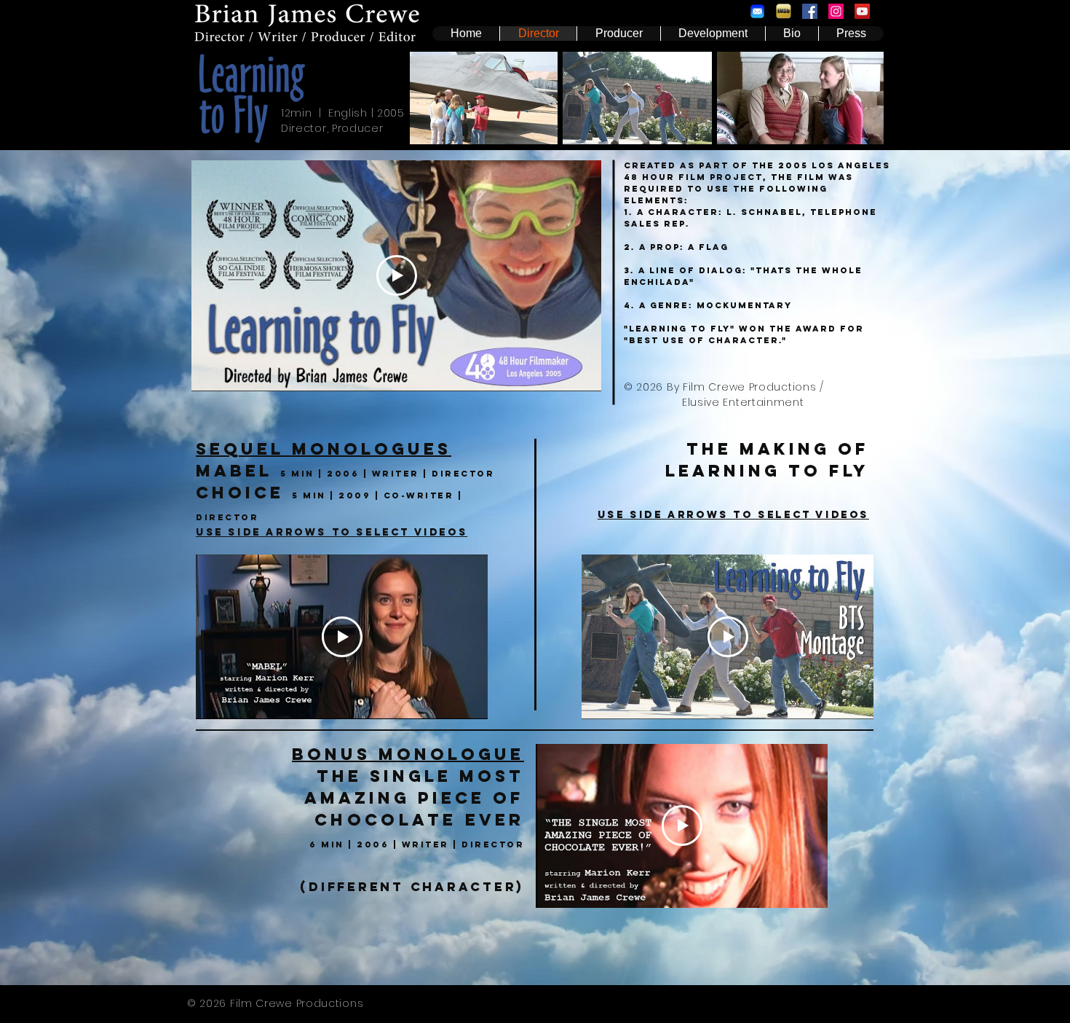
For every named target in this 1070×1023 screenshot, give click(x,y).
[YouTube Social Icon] (862, 11)
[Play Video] (396, 275)
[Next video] (457, 637)
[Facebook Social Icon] (809, 11)
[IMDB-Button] (783, 11)
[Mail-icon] (757, 11)
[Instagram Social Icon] (836, 11)
